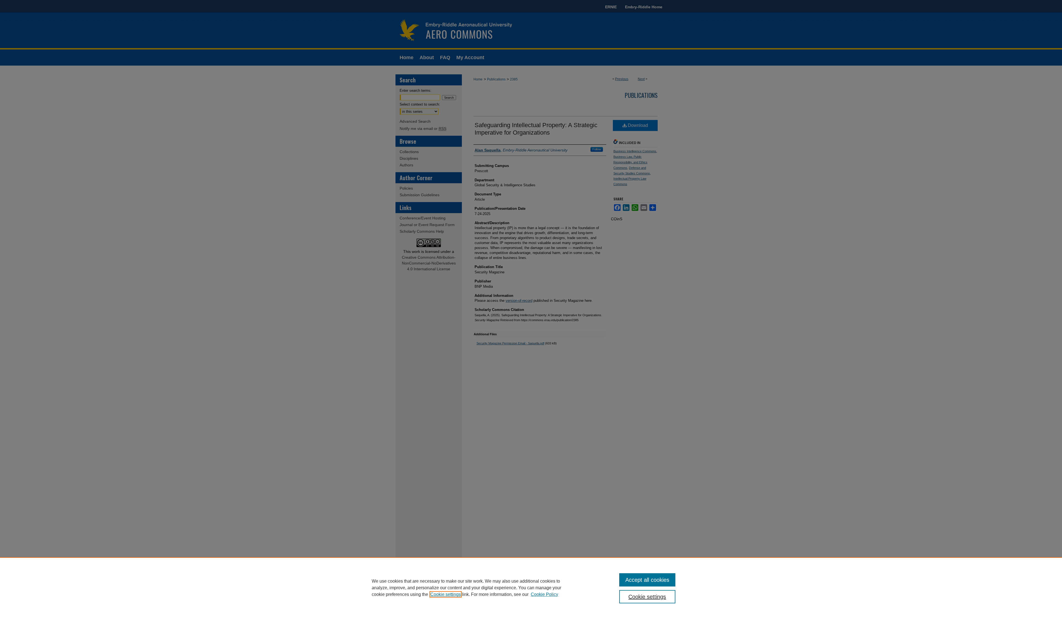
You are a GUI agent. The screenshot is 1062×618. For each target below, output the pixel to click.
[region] (531, 587)
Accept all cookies (647, 580)
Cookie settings (445, 594)
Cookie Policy (544, 594)
